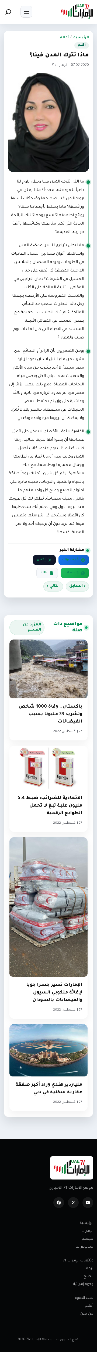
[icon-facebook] (58, 1202)
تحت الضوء (84, 1298)
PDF (43, 573)
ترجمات (87, 1269)
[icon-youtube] (87, 1202)
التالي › (53, 586)
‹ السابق (77, 586)
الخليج (88, 1276)
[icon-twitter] (73, 1202)
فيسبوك (70, 560)
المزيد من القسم (32, 627)
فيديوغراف (84, 1247)
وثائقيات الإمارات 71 (78, 1261)
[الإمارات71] (77, 11)
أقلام (64, 38)
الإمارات (87, 1231)
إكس (41, 560)
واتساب (71, 573)
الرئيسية (81, 38)
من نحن (86, 1314)
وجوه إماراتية (83, 1284)
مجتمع (87, 1239)
